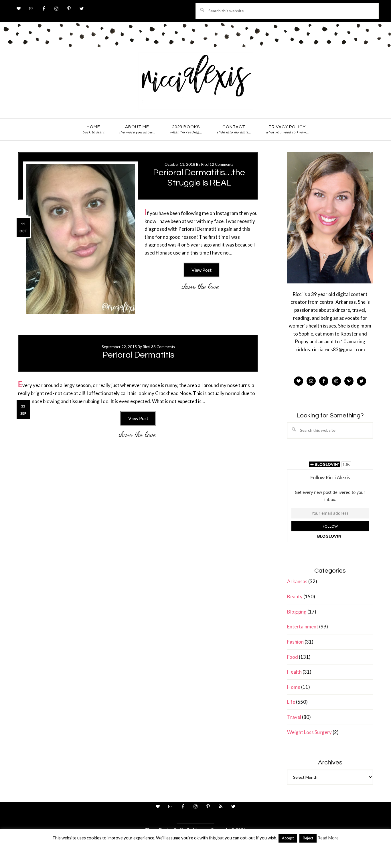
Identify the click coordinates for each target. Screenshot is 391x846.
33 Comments (163, 346)
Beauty (295, 596)
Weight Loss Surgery (309, 732)
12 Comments (221, 164)
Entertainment (302, 627)
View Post (201, 270)
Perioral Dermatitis (138, 354)
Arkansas (297, 581)
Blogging (297, 612)
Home (293, 687)
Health (294, 672)
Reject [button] (308, 838)
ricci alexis (195, 81)
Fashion (295, 642)
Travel (294, 717)
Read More (328, 837)
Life (291, 702)
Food (292, 657)
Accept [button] (288, 838)
